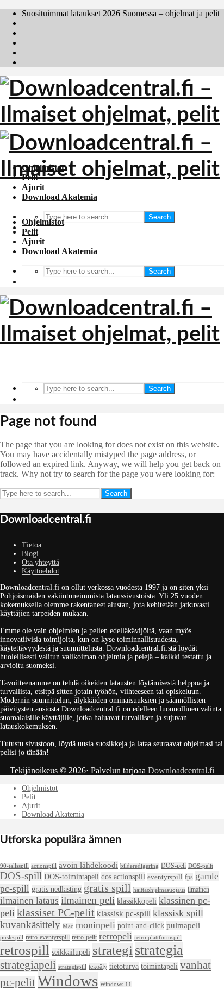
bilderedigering (139, 866)
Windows (68, 980)
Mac (68, 926)
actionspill (44, 866)
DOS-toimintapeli (71, 876)
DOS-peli (173, 865)
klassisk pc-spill (124, 913)
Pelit (30, 231)
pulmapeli (183, 925)
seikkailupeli (71, 952)
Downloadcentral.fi (181, 770)
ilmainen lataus (29, 901)
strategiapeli (28, 965)
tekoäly (98, 966)
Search (159, 217)
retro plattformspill (158, 938)
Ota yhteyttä (40, 562)
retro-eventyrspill (48, 937)
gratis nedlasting (57, 889)
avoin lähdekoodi (88, 865)
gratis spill (107, 888)
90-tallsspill (14, 866)
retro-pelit (84, 937)
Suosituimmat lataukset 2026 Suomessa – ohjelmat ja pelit (121, 13)
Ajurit (33, 241)
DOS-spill (21, 875)
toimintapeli (159, 966)
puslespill (11, 938)
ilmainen (198, 889)
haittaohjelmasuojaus (159, 890)
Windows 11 (116, 984)
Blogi (30, 554)
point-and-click (140, 925)
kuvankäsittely (30, 924)
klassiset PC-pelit (56, 912)
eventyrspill (165, 877)
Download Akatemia (59, 251)
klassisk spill (178, 912)
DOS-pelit (200, 866)
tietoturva (124, 966)
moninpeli (95, 924)
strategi (112, 950)
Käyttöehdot (40, 571)
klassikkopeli (137, 901)
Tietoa (31, 545)
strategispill (72, 967)
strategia (159, 950)
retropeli (115, 936)
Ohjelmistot (43, 221)
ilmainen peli (88, 900)
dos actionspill (123, 876)
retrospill (24, 949)
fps (189, 877)
